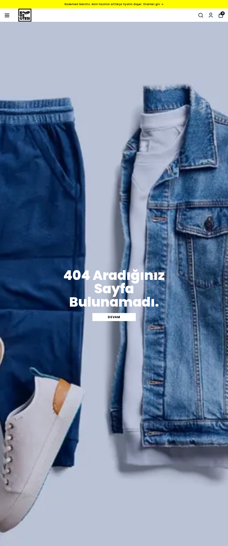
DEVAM (114, 317)
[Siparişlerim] (211, 15)
